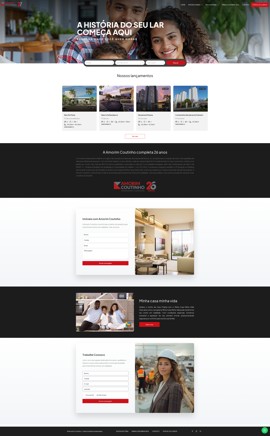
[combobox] (99, 62)
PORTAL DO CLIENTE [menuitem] (260, 5)
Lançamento (90, 88)
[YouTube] (201, 431)
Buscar (175, 63)
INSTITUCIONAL (211, 5)
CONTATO (245, 5)
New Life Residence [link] (109, 115)
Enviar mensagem (105, 263)
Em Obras (128, 88)
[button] (265, 430)
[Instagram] (197, 431)
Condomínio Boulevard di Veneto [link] (189, 115)
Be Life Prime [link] (69, 115)
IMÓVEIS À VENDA (194, 5)
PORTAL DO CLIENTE (170, 431)
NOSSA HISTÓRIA (122, 431)
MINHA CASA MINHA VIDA (230, 5)
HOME (183, 5)
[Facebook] (193, 431)
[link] (79, 99)
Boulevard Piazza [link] (145, 115)
